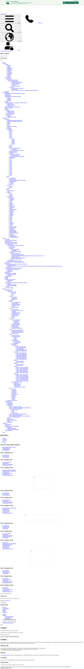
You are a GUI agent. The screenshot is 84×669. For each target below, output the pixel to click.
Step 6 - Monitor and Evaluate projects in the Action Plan (20, 415)
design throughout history (14, 237)
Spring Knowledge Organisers (17, 331)
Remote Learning (8, 95)
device (11, 219)
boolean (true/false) (13, 230)
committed (11, 199)
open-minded (12, 198)
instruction (11, 215)
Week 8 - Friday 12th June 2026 (22, 375)
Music (11, 187)
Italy (10, 193)
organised (11, 212)
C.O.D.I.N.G (14, 149)
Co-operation (9, 72)
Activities (13, 399)
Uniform (6, 278)
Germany (11, 194)
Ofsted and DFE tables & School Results (12, 106)
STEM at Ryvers (10, 196)
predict (11, 218)
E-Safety (6, 101)
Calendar (6, 277)
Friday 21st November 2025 (21, 354)
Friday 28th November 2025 (21, 355)
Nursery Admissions (8, 430)
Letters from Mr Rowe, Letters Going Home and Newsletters (16, 263)
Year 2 (11, 132)
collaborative (12, 207)
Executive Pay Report (16, 86)
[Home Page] (5, 51)
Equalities (9, 100)
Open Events (7, 425)
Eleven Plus (7, 239)
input (10, 220)
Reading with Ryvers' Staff (12, 400)
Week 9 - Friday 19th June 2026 (22, 376)
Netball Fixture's (13, 179)
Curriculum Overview (16, 305)
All (10, 159)
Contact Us (7, 91)
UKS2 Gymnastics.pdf (7, 533)
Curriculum (5, 118)
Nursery (11, 167)
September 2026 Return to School (11, 242)
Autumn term (14, 390)
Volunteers (9, 116)
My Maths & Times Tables (12, 126)
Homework (7, 262)
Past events (12, 158)
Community (7, 286)
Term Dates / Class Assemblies (10, 273)
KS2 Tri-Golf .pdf (6, 450)
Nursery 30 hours (8, 424)
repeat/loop (12, 223)
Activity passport (15, 303)
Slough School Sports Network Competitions (18, 180)
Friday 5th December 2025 (21, 357)
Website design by (8, 622)
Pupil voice (12, 153)
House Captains (10, 419)
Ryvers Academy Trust (14, 80)
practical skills (12, 235)
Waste (13, 411)
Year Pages (9, 290)
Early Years (9, 192)
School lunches (10, 280)
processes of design (13, 236)
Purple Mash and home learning (17, 150)
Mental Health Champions (12, 420)
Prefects (8, 418)
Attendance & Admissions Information (12, 426)
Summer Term (14, 299)
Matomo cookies (6, 655)
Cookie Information (8, 617)
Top (1, 624)
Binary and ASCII (15, 155)
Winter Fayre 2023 (10, 110)
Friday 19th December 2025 (21, 359)
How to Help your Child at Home (11, 243)
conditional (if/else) (13, 226)
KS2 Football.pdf (6, 457)
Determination (9, 70)
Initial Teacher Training (11, 117)
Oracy (8, 124)
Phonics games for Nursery (17, 258)
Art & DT (11, 186)
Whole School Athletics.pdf (8, 475)
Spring (15, 338)
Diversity (9, 74)
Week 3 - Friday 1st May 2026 (21, 369)
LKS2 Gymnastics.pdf (7, 462)
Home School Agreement (11, 285)
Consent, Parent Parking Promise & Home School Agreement (16, 282)
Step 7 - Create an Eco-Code (15, 416)
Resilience (9, 67)
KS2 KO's (11, 184)
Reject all (2, 636)
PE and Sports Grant (8, 107)
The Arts (8, 185)
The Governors (14, 89)
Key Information (6, 92)
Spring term (14, 391)
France (11, 195)
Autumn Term (14, 297)
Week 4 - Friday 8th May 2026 (22, 370)
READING (12, 252)
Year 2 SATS (12, 246)
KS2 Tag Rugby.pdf (6, 495)
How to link (14, 393)
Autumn (15, 337)
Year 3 (11, 133)
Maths (8, 125)
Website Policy (7, 618)
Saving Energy (14, 412)
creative (11, 202)
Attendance (9, 427)
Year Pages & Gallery (9, 289)
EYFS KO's (12, 182)
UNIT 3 (13, 140)
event (11, 225)
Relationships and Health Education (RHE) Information (15, 93)
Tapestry (13, 306)
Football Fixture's (13, 178)
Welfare (8, 97)
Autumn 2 (16, 351)
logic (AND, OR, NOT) (14, 232)
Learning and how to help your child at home (15, 245)
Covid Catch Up (10, 105)
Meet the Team (7, 77)
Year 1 (11, 131)
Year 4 (11, 134)
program (11, 217)
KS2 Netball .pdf (6, 455)
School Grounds (15, 409)
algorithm (11, 213)
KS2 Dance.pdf (5, 463)
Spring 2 (15, 363)
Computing (9, 129)
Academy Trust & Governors (12, 79)
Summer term (14, 392)
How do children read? (16, 253)
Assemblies (9, 275)
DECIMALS (14, 250)
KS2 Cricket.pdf (6, 512)
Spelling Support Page (16, 324)
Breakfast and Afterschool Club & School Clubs (13, 268)
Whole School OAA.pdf (7, 465)
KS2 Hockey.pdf (6, 456)
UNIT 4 (13, 141)
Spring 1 (15, 360)
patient (11, 205)
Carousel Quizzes (15, 314)
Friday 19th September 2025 (21, 350)
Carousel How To (17, 342)
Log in (4, 432)
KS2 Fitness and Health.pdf (8, 464)
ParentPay (9, 281)
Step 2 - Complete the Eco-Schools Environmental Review (20, 407)
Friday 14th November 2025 (21, 353)
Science (8, 127)
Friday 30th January (20, 361)
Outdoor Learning (10, 190)
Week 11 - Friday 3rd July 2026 (22, 378)
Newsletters (9, 267)
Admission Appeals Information (13, 429)
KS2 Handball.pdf (6, 449)
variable (11, 224)
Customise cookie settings (14, 636)
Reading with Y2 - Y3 (16, 256)
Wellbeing (9, 98)
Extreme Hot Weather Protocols (10, 240)
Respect (8, 66)
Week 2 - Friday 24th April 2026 (22, 368)
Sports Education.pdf (6, 448)
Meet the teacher (15, 309)
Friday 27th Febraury (20, 364)
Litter (13, 410)
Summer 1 (16, 366)
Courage (8, 75)
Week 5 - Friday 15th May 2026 (22, 371)
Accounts (13, 85)
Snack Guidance (8, 241)
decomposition (12, 229)
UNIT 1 (13, 138)
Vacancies (9, 115)
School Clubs (9, 270)
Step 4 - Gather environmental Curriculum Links (18, 413)
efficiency (11, 233)
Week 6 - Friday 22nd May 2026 (22, 372)
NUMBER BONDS (15, 249)
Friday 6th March (19, 365)
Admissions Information (11, 428)
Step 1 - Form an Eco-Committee (16, 406)
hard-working (12, 211)
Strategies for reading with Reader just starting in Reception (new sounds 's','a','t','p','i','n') (28, 255)
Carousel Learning (15, 307)
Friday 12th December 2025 (21, 358)
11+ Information (17, 385)
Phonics (8, 123)
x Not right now (76, 0)
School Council (10, 404)
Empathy (9, 71)
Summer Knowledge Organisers (17, 332)
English (8, 122)
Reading (13, 396)
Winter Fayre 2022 (10, 111)
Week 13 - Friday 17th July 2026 (22, 380)
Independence (9, 68)
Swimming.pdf (5, 528)
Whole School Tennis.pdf (7, 473)
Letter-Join (16, 382)
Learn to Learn (12, 247)
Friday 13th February (20, 362)
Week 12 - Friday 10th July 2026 (22, 379)
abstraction (11, 228)
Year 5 (11, 135)
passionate (11, 210)
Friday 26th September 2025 (21, 349)
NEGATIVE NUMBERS (16, 251)
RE (8, 189)
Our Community (10, 287)
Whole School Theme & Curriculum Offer (15, 121)
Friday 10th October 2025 (21, 347)
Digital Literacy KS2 (13, 152)
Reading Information (18, 383)
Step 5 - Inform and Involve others (16, 414)
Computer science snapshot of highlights (17, 156)
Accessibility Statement (9, 616)
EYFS (11, 166)
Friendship (9, 76)
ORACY (11, 259)
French (8, 176)
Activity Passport (15, 315)
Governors (11, 87)
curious (11, 200)
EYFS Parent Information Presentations (14, 260)
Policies (6, 108)
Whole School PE (13, 291)
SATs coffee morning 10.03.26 (17, 310)
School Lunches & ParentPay (10, 279)
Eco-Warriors (9, 405)
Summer (15, 339)
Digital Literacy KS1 (13, 151)
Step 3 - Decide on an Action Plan (16, 408)
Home (4, 62)
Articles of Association (16, 83)
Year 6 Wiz (14, 389)
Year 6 (11, 136)
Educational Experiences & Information (14, 120)
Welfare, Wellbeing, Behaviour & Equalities (13, 96)
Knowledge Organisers (16, 304)
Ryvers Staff (9, 78)
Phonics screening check (16, 302)
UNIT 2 (13, 139)
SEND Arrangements (11, 104)
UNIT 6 (13, 144)
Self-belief (9, 69)
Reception (11, 130)
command (11, 222)
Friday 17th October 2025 (21, 346)
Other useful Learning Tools (17, 328)
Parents (4, 238)
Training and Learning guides (15, 154)
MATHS (11, 248)
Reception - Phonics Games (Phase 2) (18, 257)
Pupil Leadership (8, 401)
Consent (8, 283)
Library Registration (15, 327)
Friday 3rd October (19, 348)
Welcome (6, 64)
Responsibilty (9, 73)
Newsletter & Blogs (13, 181)
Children (4, 288)
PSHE (8, 188)
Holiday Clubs (10, 271)
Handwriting (14, 397)
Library (8, 191)
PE (7, 177)
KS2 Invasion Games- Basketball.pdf (9, 471)
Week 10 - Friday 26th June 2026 (22, 377)
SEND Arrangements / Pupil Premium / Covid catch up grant (16, 102)
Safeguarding (7, 94)
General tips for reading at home (17, 254)
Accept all (6, 636)
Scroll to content (3, 13)
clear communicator (13, 209)
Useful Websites (17, 384)
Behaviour (9, 99)
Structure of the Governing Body (18, 88)
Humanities (9, 128)
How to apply (9, 402)
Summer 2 (16, 373)
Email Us (4, 602)
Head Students (10, 403)
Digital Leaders (12, 157)
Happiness (9, 65)
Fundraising (7, 109)
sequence (11, 214)
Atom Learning (10, 244)
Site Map (4, 614)
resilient (11, 208)
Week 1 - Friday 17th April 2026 (22, 367)
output (11, 221)
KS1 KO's (11, 183)
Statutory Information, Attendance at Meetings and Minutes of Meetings (25, 90)
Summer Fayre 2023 (11, 113)
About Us (4, 63)
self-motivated (12, 206)
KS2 (13, 294)
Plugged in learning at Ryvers (15, 148)
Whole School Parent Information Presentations (15, 261)
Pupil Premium (10, 103)
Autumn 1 (16, 345)
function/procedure (13, 231)
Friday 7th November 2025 (21, 352)
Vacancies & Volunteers (9, 114)
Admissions (5, 423)
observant (11, 197)
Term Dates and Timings (11, 274)
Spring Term (14, 298)
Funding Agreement (15, 84)
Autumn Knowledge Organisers (17, 330)
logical (11, 201)
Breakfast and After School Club (13, 269)
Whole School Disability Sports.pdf (9, 447)
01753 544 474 (7, 600)
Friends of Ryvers (8, 276)
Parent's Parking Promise (11, 284)
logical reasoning (13, 227)
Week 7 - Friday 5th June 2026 (22, 374)
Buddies (8, 421)
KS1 (13, 293)
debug (11, 216)
